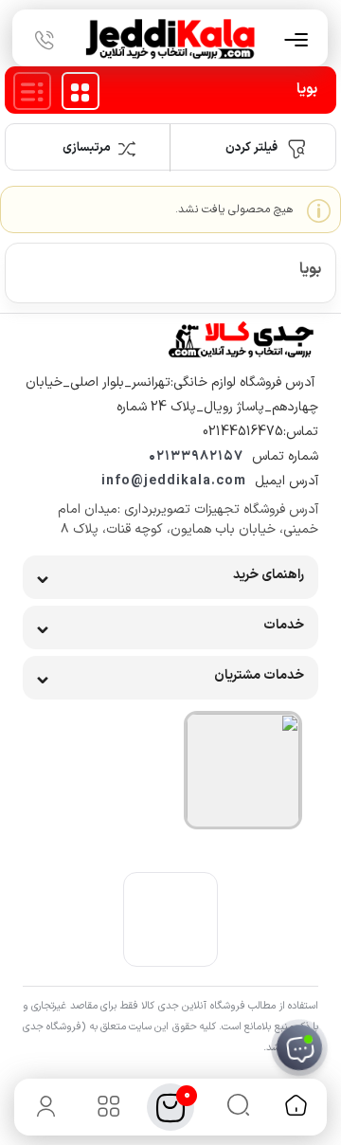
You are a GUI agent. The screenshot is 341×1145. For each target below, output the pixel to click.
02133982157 (196, 456)
